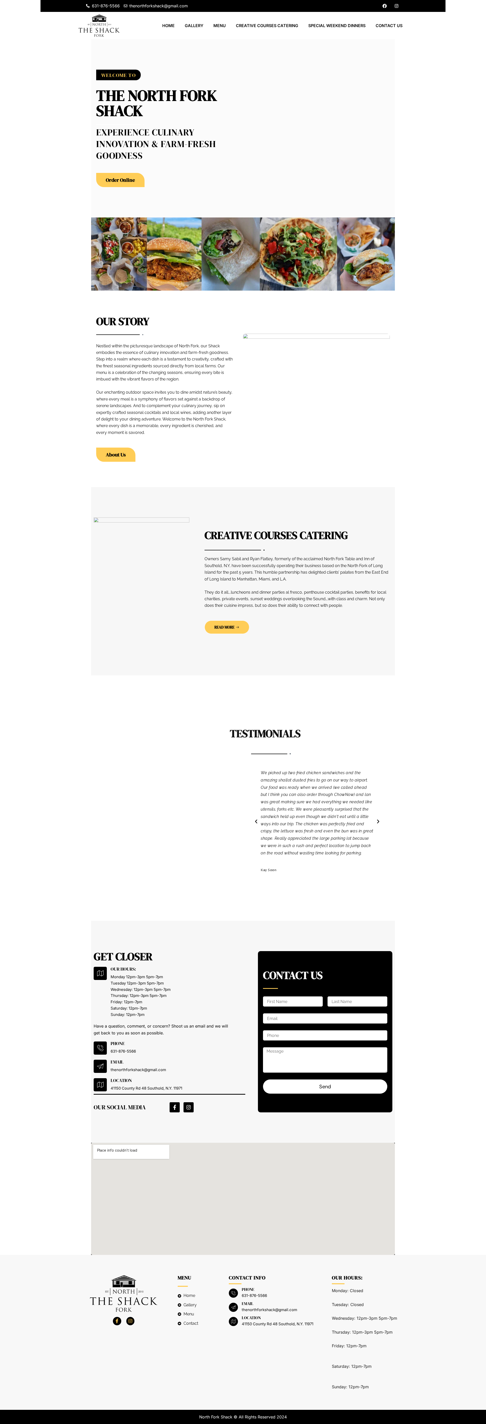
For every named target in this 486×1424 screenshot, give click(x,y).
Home (168, 25)
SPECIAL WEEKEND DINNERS (337, 25)
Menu (219, 25)
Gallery (194, 25)
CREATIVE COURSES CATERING (267, 25)
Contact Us (389, 25)
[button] (118, 75)
